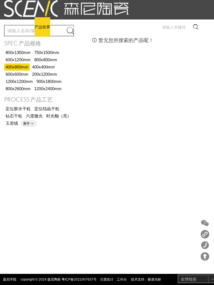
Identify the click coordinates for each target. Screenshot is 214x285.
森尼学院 (9, 279)
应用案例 (91, 27)
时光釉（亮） (58, 116)
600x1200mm (18, 59)
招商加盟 (128, 27)
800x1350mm (18, 52)
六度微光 (34, 116)
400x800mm (17, 67)
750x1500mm (46, 52)
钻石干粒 (14, 116)
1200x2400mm (48, 88)
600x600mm (17, 74)
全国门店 (109, 27)
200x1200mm (44, 74)
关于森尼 (24, 27)
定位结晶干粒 (46, 108)
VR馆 (57, 27)
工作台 (122, 279)
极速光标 (154, 279)
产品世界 (42, 27)
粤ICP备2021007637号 (79, 279)
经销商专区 (148, 27)
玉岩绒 (12, 123)
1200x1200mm (19, 81)
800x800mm (45, 59)
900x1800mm (49, 81)
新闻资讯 (73, 27)
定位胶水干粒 (18, 108)
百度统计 (106, 279)
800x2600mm (18, 88)
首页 (9, 27)
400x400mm (43, 67)
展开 (28, 124)
